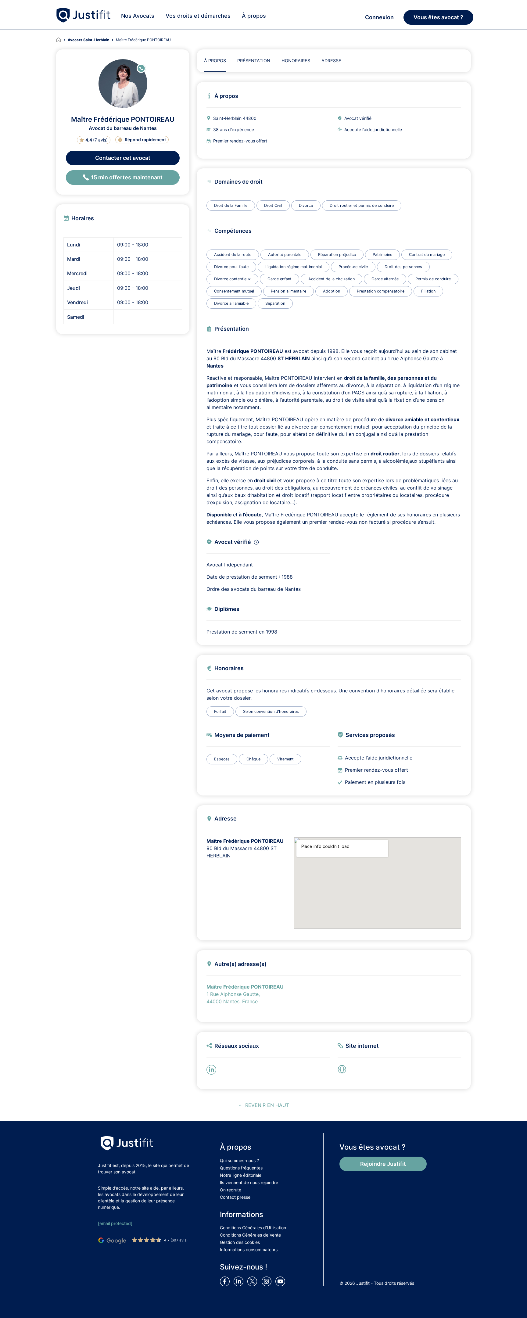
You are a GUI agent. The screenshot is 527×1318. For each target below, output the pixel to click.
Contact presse (235, 1197)
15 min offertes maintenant (127, 177)
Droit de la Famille (230, 205)
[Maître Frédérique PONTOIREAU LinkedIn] (212, 1069)
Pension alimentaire (288, 291)
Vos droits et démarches (198, 16)
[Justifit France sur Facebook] (226, 1281)
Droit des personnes (403, 266)
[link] (344, 1069)
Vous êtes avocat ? (438, 17)
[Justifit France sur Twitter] (253, 1281)
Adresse (331, 60)
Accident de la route (232, 254)
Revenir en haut (267, 1105)
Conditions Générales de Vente (250, 1234)
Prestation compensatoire (380, 291)
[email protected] (115, 1223)
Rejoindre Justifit (383, 1164)
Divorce (306, 205)
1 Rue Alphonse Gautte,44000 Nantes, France (245, 994)
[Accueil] (62, 40)
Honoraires (295, 60)
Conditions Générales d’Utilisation (253, 1227)
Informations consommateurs (249, 1249)
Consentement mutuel (234, 291)
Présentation (253, 60)
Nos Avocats (137, 16)
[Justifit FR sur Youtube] (281, 1281)
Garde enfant (279, 279)
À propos (254, 16)
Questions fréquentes (241, 1167)
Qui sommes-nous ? (239, 1160)
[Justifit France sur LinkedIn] (240, 1281)
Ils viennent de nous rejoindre (249, 1182)
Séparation (275, 303)
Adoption (331, 291)
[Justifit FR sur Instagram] (268, 1281)
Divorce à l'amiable (231, 303)
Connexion (379, 17)
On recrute (230, 1189)
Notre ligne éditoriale (240, 1175)
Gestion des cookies (240, 1242)
